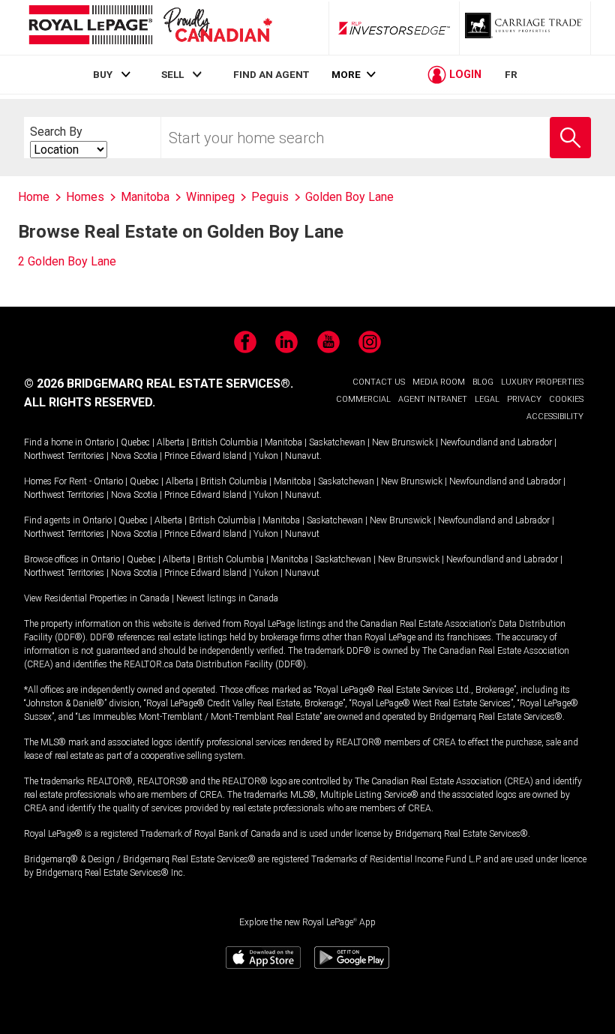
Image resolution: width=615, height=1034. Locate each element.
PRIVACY (524, 399)
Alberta (170, 442)
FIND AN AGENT (271, 74)
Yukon (266, 456)
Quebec (135, 442)
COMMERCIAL (363, 399)
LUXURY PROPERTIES (542, 382)
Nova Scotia (134, 456)
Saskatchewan (337, 442)
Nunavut (302, 456)
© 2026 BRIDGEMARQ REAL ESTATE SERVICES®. (158, 383)
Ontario (99, 442)
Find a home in (53, 442)
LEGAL (487, 399)
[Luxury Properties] (525, 28)
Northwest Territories (64, 456)
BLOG (483, 382)
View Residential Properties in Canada (97, 598)
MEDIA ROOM (438, 382)
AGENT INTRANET (432, 399)
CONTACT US (378, 382)
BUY (102, 74)
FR (511, 74)
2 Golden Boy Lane (67, 261)
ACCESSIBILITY (555, 416)
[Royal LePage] (150, 27)
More (346, 74)
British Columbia (224, 442)
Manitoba (283, 442)
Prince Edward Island (205, 456)
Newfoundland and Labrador (496, 442)
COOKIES (566, 399)
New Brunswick (403, 442)
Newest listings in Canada (227, 598)
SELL (172, 74)
